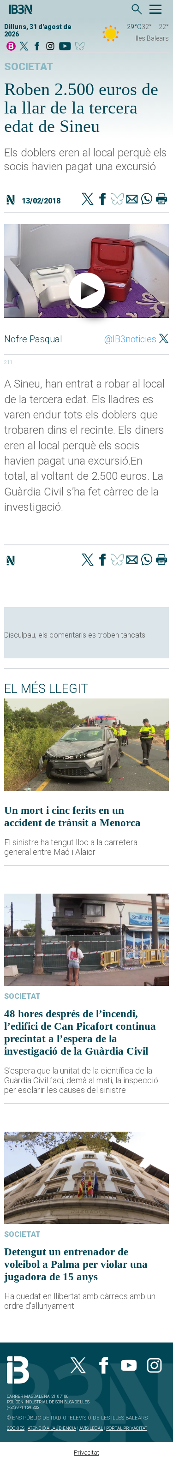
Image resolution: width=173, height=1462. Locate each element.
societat (28, 66)
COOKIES (15, 1428)
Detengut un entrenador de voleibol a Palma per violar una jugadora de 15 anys (76, 1264)
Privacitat (86, 1452)
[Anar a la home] (11, 47)
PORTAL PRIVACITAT (126, 1428)
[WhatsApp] (146, 199)
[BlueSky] (81, 47)
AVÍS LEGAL (91, 1428)
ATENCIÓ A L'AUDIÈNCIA (52, 1428)
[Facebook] (37, 47)
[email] (131, 199)
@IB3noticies (130, 339)
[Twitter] (87, 199)
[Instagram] (50, 47)
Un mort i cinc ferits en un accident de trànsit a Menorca (72, 816)
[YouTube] (65, 47)
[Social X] (24, 47)
